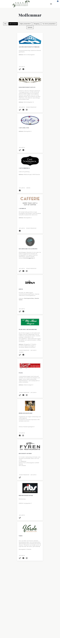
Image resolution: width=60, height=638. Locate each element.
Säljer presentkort (25, 24)
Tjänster (30, 27)
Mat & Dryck (13, 24)
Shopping (36, 24)
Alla (5, 24)
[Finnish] (58, 1)
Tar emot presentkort (49, 24)
